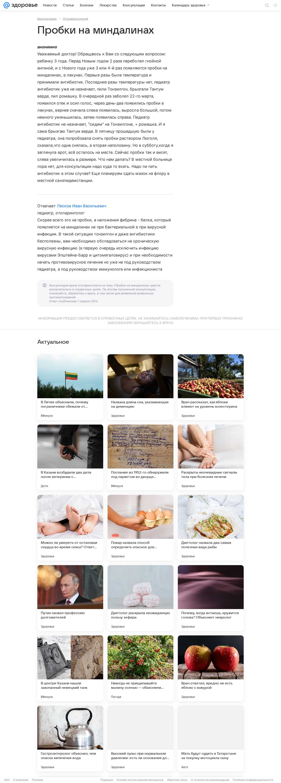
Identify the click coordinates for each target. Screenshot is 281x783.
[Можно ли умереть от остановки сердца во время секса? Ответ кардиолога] (70, 528)
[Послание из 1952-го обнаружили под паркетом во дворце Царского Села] (140, 457)
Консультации (47, 18)
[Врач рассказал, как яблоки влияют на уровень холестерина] (211, 387)
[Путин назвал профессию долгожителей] (70, 598)
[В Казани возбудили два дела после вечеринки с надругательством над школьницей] (70, 457)
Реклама (37, 779)
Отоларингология (75, 18)
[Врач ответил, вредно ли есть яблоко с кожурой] (211, 668)
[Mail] (7, 5)
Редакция (107, 779)
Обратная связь (177, 779)
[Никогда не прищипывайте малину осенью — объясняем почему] (140, 668)
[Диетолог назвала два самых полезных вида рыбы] (211, 528)
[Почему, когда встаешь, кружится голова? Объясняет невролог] (211, 598)
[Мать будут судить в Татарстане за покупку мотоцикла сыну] (211, 739)
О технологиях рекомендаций (210, 779)
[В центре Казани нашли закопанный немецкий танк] (70, 668)
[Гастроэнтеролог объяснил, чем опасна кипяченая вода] (70, 739)
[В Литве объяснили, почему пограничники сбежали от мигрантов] (70, 387)
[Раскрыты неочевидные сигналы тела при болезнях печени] (211, 457)
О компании (20, 779)
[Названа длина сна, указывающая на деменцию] (140, 387)
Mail (7, 779)
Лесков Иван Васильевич (81, 206)
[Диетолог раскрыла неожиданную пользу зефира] (140, 598)
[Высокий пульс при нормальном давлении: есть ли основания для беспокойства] (140, 739)
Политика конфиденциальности (253, 779)
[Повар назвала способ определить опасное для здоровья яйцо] (140, 528)
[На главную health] (24, 5)
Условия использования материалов (140, 779)
